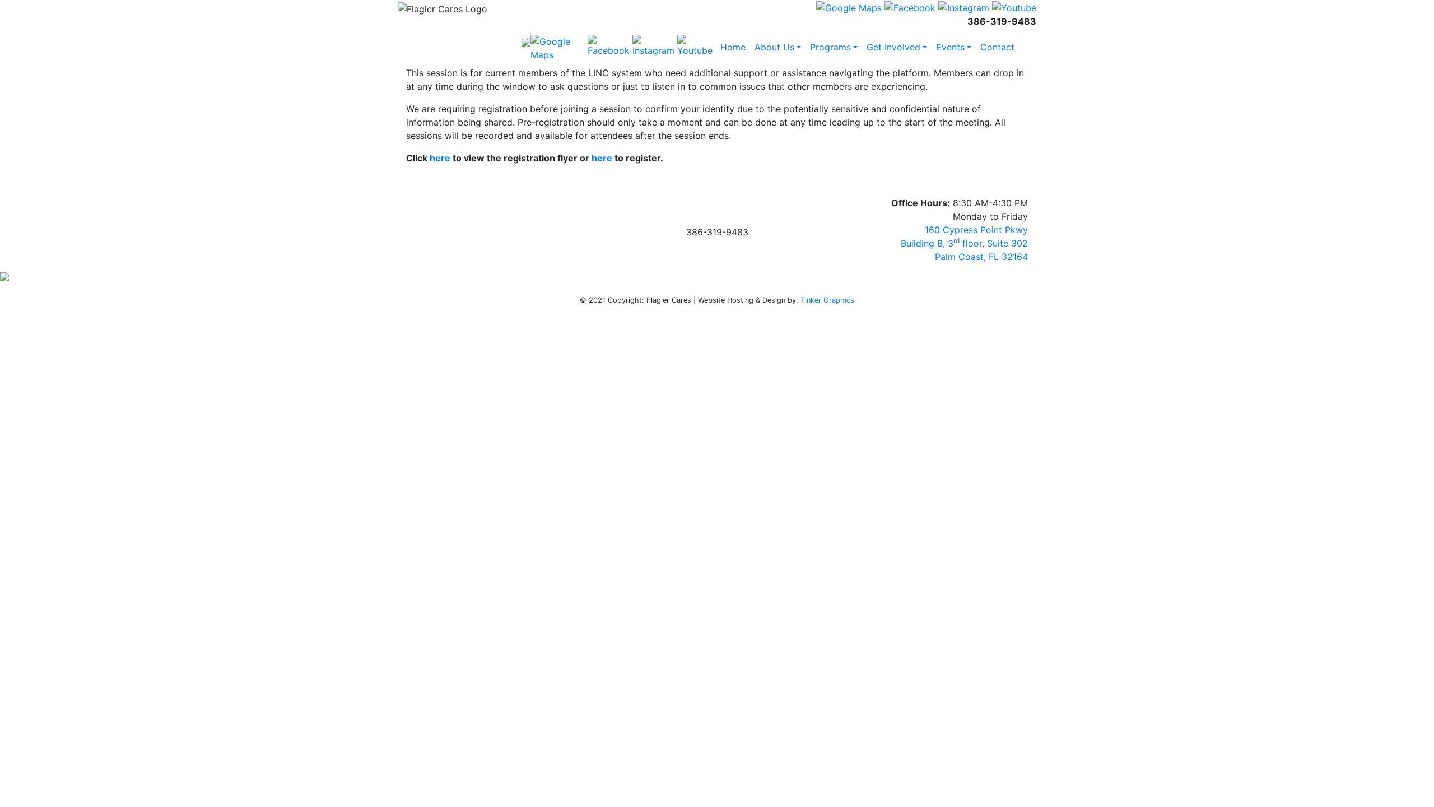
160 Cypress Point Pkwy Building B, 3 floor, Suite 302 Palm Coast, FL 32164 (964, 243)
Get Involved (893, 47)
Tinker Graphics (827, 300)
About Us (774, 47)
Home (733, 47)
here (440, 158)
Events (950, 47)
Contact (997, 47)
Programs (830, 47)
